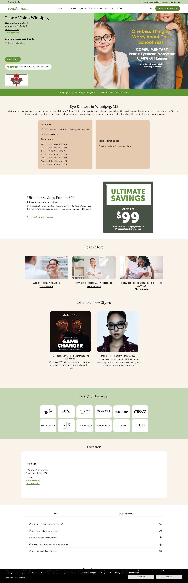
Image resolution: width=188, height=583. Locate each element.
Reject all (141, 577)
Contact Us (175, 2)
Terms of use (134, 573)
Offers (119, 8)
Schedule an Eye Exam (167, 8)
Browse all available (17, 43)
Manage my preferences (15, 577)
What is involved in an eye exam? (44, 531)
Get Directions (12, 33)
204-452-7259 (12, 29)
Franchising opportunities (149, 2)
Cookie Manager (89, 573)
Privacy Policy (119, 573)
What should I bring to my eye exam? (46, 524)
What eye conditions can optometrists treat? (49, 544)
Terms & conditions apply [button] (41, 217)
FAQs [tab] (56, 513)
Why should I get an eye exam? (43, 537)
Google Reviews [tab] (126, 513)
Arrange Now (13, 59)
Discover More (46, 286)
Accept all (169, 577)
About (165, 2)
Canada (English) (14, 2)
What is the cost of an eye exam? (44, 551)
